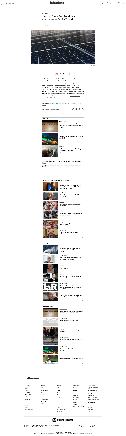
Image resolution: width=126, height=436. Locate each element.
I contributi (59, 411)
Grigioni (27, 396)
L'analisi (58, 407)
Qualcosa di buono (92, 390)
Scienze (59, 390)
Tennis (42, 394)
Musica (58, 394)
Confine (27, 405)
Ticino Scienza (91, 385)
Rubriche (75, 390)
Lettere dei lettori (76, 385)
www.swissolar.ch (75, 95)
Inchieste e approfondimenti (76, 392)
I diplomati (75, 404)
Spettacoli (59, 385)
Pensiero (59, 389)
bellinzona (44, 109)
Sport (42, 385)
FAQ (46, 425)
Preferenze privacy (45, 426)
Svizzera (27, 399)
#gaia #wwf (91, 395)
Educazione (91, 389)
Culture (43, 408)
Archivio (90, 405)
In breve (90, 407)
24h (89, 404)
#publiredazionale (92, 397)
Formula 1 (43, 396)
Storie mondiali (44, 399)
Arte (42, 409)
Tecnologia (75, 395)
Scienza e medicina (93, 387)
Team (89, 411)
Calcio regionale (44, 390)
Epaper (114, 3)
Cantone (27, 385)
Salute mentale (76, 408)
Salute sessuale (76, 409)
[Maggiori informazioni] (69, 74)
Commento (59, 405)
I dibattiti (75, 387)
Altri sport (43, 397)
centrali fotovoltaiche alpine (53, 109)
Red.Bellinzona (57, 70)
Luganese (27, 392)
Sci (41, 392)
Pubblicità (50, 425)
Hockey (43, 387)
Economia (59, 401)
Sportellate (43, 401)
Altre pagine (91, 402)
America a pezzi (29, 409)
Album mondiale (44, 405)
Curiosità (75, 399)
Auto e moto (76, 402)
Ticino (26, 387)
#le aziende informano (93, 399)
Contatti (42, 425)
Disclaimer (33, 425)
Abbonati (108, 3)
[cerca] (98, 3)
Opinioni (59, 404)
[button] (74, 426)
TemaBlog (91, 393)
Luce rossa (43, 403)
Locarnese (27, 390)
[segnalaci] (103, 3)
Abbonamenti (27, 425)
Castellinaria (59, 397)
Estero (27, 404)
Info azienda (91, 409)
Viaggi (74, 393)
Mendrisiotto (28, 394)
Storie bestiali (76, 397)
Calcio (42, 389)
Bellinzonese (28, 389)
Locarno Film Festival (62, 396)
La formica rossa (61, 409)
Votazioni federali (29, 401)
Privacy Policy (28, 426)
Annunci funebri (56, 425)
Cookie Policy (36, 426)
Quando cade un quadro (78, 406)
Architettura (75, 401)
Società (58, 392)
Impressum (38, 425)
